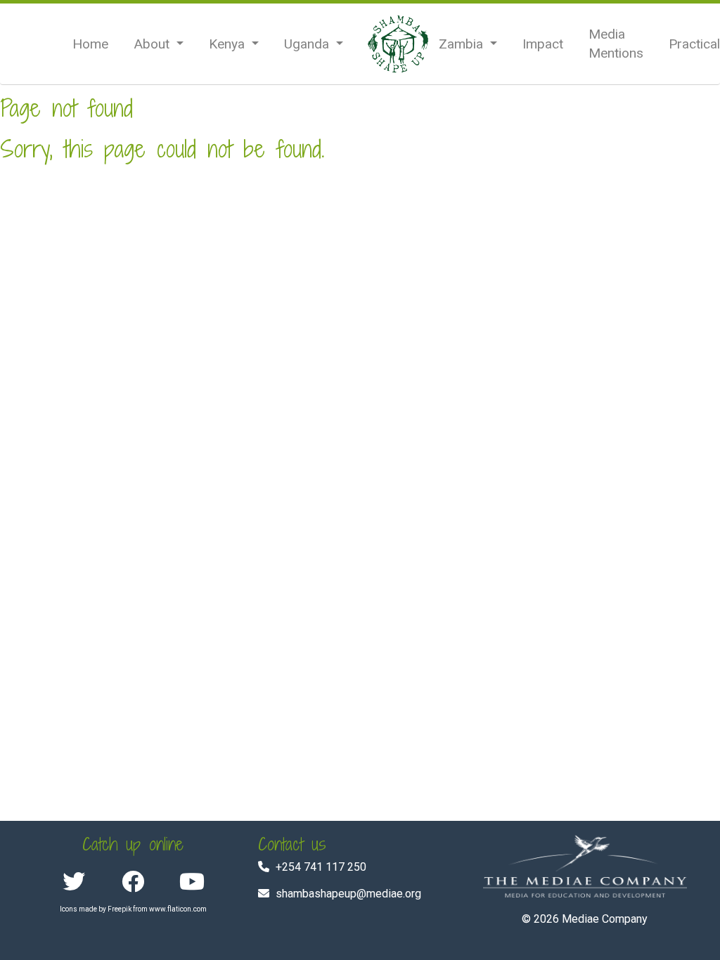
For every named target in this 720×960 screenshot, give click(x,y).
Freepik (119, 909)
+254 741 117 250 (321, 867)
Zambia (463, 44)
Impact (542, 44)
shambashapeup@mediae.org (348, 893)
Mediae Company (605, 919)
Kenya (228, 44)
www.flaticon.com (178, 909)
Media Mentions (616, 43)
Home (90, 44)
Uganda (308, 44)
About (153, 44)
